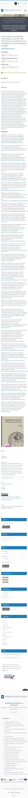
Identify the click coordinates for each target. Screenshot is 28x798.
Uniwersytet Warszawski (9, 767)
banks (15, 657)
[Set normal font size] (25, 3)
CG (12, 657)
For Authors (5, 595)
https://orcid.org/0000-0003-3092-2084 (11, 61)
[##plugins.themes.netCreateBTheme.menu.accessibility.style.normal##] (18, 3)
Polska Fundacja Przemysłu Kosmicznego (13, 750)
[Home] (11, 10)
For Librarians (5, 597)
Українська (5, 643)
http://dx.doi (4, 399)
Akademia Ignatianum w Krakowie (11, 722)
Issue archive (5, 540)
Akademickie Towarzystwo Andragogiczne (13, 723)
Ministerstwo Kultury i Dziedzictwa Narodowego (14, 740)
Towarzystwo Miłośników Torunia (11, 756)
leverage (7, 657)
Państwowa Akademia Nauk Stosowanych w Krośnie (15, 741)
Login (6, 566)
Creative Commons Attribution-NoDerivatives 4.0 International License (10, 498)
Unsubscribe (14, 609)
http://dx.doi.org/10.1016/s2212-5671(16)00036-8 (10, 410)
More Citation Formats (7, 477)
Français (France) (7, 636)
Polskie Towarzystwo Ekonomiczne (11, 752)
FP (10, 657)
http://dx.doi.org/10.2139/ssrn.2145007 (12, 142)
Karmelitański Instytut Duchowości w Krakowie (14, 738)
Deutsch (4, 622)
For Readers (5, 593)
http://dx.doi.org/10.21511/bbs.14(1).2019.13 (13, 160)
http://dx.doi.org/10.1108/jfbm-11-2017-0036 (13, 390)
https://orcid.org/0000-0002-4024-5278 (11, 67)
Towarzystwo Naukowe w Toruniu (11, 758)
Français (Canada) (7, 632)
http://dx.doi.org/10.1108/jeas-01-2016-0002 (13, 280)
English (4, 620)
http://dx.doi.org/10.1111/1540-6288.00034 (13, 241)
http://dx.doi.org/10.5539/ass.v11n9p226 (12, 350)
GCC (19, 657)
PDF (3, 451)
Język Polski (5, 625)
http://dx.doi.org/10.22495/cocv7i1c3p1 (15, 180)
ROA (3, 657)
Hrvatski (4, 639)
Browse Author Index (7, 538)
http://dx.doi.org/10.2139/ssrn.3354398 (12, 341)
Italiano (4, 629)
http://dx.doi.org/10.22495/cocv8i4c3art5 (13, 190)
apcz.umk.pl (14, 712)
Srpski (3, 641)
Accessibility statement (14, 792)
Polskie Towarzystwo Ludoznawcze (11, 754)
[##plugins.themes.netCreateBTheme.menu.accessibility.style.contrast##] (16, 3)
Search (7, 527)
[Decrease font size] (22, 3)
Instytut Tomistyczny (8, 736)
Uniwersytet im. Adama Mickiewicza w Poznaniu (14, 759)
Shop (14, 796)
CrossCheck (5, 666)
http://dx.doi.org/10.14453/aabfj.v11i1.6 (12, 232)
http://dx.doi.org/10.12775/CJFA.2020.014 (12, 360)
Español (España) (7, 627)
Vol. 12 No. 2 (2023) (6, 484)
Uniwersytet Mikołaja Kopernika (11, 763)
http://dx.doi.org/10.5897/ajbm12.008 (12, 269)
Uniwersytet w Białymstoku (10, 765)
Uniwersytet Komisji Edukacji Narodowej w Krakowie (15, 761)
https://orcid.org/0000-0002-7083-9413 (11, 55)
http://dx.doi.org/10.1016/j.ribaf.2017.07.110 (13, 381)
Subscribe (6, 609)
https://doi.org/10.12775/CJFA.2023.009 (14, 72)
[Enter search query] (14, 523)
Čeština (4, 634)
